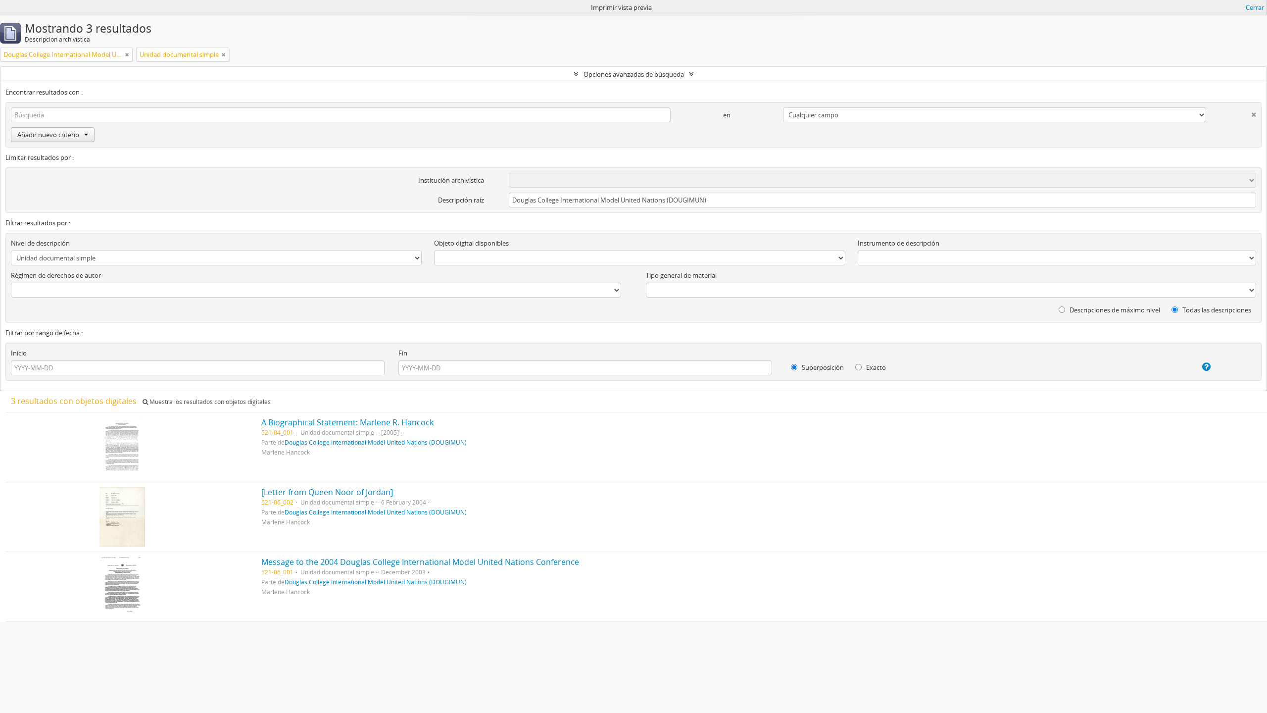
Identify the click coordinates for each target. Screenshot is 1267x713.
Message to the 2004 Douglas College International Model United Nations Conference (420, 562)
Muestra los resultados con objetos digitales (209, 402)
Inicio (19, 353)
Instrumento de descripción (898, 243)
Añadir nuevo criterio (48, 134)
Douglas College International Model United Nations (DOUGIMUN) (376, 442)
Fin (402, 353)
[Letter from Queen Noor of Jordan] (327, 492)
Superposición (822, 367)
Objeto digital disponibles (471, 243)
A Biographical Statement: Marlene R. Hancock (347, 422)
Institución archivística (451, 180)
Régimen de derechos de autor (56, 275)
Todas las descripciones (1216, 310)
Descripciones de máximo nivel (1114, 310)
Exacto (875, 367)
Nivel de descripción (40, 243)
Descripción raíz (461, 200)
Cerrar (1255, 7)
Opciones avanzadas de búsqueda (634, 74)
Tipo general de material (681, 275)
